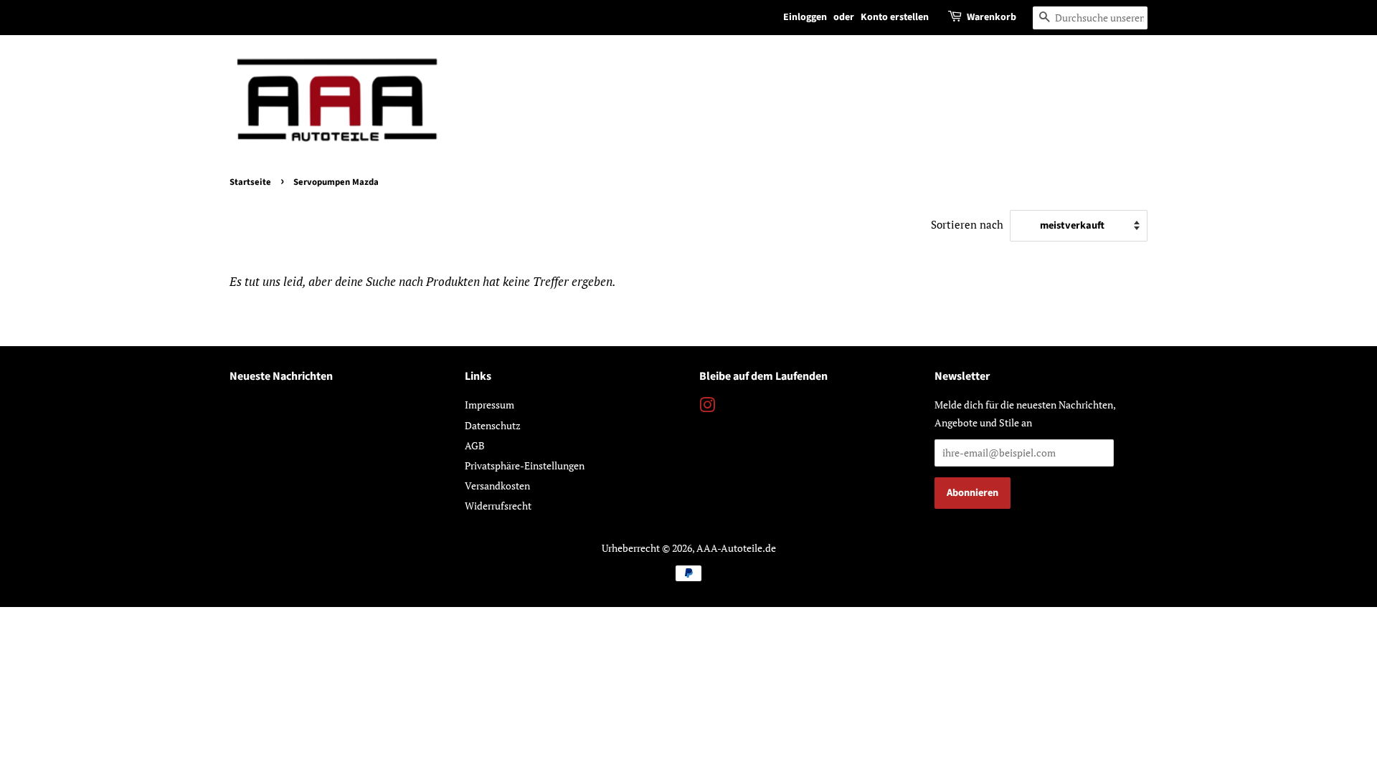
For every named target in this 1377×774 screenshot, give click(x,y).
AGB (475, 445)
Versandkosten (497, 485)
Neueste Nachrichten (281, 376)
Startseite (250, 182)
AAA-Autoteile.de (736, 548)
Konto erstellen (895, 17)
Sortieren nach (967, 224)
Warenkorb (991, 17)
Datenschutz (493, 425)
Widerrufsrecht (498, 505)
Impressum (489, 404)
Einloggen (805, 17)
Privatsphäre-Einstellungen (525, 465)
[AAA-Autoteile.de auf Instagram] (707, 407)
